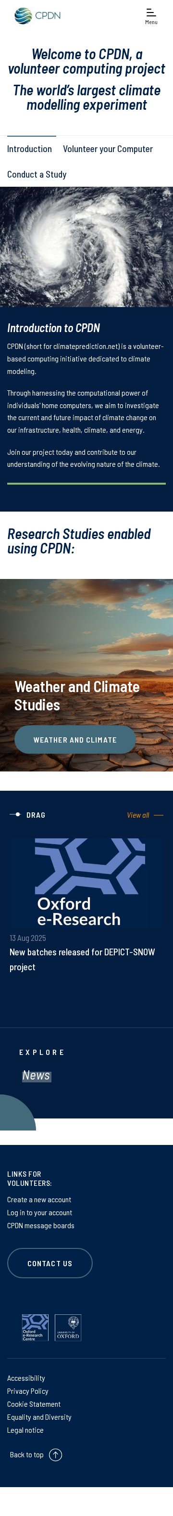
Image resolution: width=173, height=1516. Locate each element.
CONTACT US (50, 1263)
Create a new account (39, 1199)
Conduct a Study (36, 174)
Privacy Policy (28, 1390)
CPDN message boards (40, 1225)
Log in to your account (39, 1212)
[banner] (36, 15)
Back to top (27, 1454)
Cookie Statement (34, 1403)
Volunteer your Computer (108, 148)
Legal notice (25, 1429)
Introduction (29, 148)
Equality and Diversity (39, 1416)
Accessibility (26, 1377)
